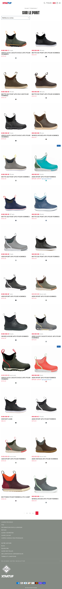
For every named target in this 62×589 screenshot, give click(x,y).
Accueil (27, 8)
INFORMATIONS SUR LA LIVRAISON (11, 527)
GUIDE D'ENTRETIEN (7, 532)
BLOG (3, 545)
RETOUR (3, 530)
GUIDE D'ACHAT (6, 535)
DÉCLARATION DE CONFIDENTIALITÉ (12, 553)
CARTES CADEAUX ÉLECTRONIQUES (12, 538)
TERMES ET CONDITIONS (8, 556)
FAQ (2, 524)
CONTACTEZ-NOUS (7, 522)
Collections (33, 8)
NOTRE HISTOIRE (6, 543)
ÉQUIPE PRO (5, 548)
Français (49, 3)
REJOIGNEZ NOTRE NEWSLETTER (13, 561)
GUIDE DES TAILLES (7, 551)
